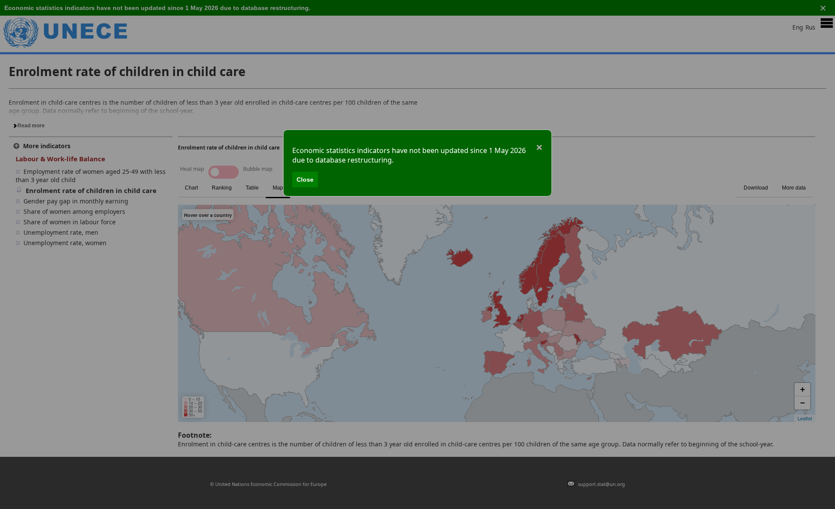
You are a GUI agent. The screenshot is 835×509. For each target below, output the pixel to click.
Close (305, 179)
